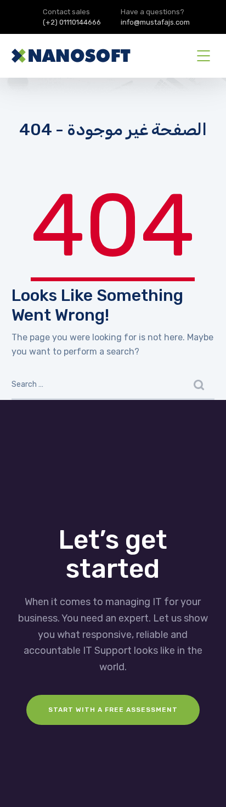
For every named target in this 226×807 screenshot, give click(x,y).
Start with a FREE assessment (113, 709)
